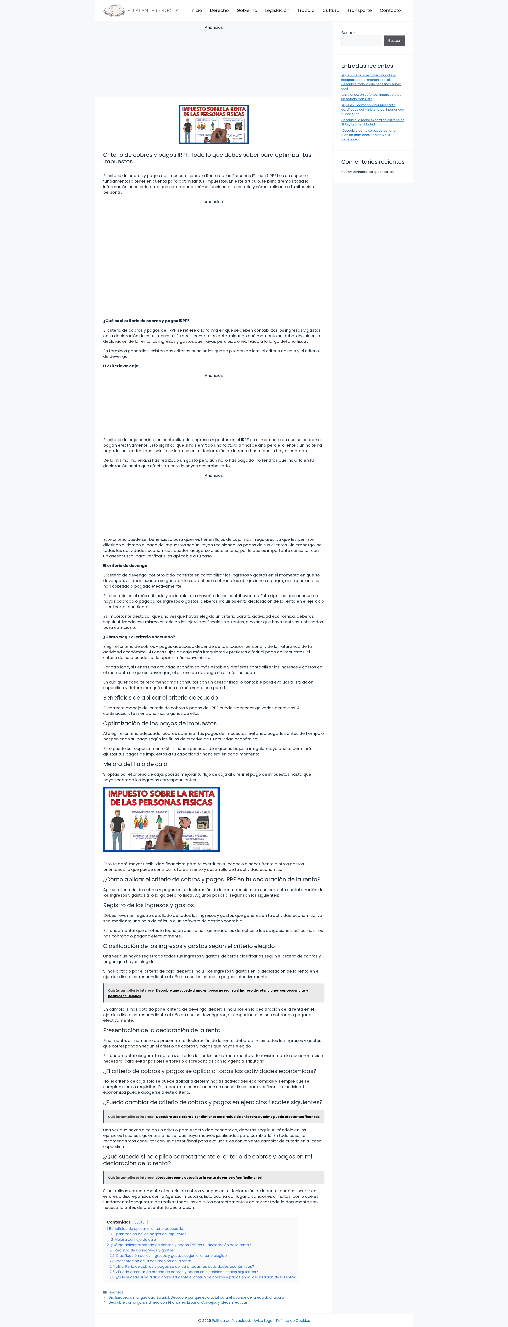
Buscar (348, 32)
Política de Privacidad (231, 1320)
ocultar (140, 1222)
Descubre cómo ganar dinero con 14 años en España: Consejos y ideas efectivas (178, 1302)
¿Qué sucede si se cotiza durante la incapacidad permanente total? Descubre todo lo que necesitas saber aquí (371, 82)
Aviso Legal (263, 1320)
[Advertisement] (213, 61)
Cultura (331, 10)
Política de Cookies (293, 1320)
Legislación (277, 10)
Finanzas (116, 1292)
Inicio (196, 10)
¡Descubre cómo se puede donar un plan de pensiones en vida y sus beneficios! (369, 135)
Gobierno (247, 10)
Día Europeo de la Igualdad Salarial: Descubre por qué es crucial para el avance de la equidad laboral (197, 1297)
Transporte (359, 10)
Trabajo (306, 10)
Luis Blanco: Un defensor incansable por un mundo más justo (372, 96)
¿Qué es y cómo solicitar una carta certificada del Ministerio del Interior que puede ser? (372, 109)
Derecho (219, 10)
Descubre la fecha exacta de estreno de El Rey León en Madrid (372, 122)
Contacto (390, 10)
